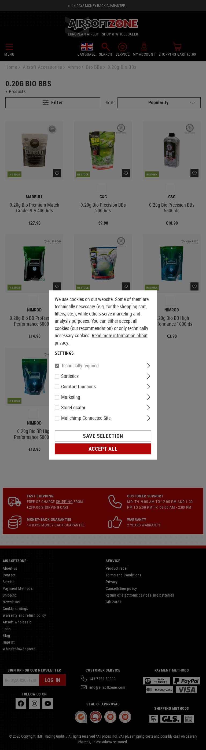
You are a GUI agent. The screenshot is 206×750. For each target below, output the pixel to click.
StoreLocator (73, 407)
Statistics (70, 376)
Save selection (103, 436)
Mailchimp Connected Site (86, 418)
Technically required (80, 366)
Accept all (103, 449)
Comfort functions (78, 386)
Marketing (70, 397)
